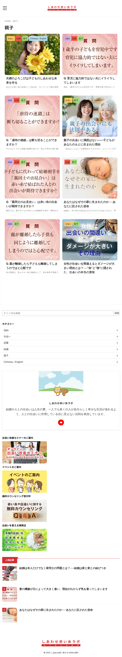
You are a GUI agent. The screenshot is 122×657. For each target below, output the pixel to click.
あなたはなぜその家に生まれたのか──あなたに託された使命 (56, 609)
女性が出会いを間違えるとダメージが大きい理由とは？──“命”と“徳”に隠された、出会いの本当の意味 (89, 268)
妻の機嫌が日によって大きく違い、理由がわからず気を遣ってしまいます (63, 588)
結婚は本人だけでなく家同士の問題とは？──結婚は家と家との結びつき (62, 568)
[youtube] (61, 422)
